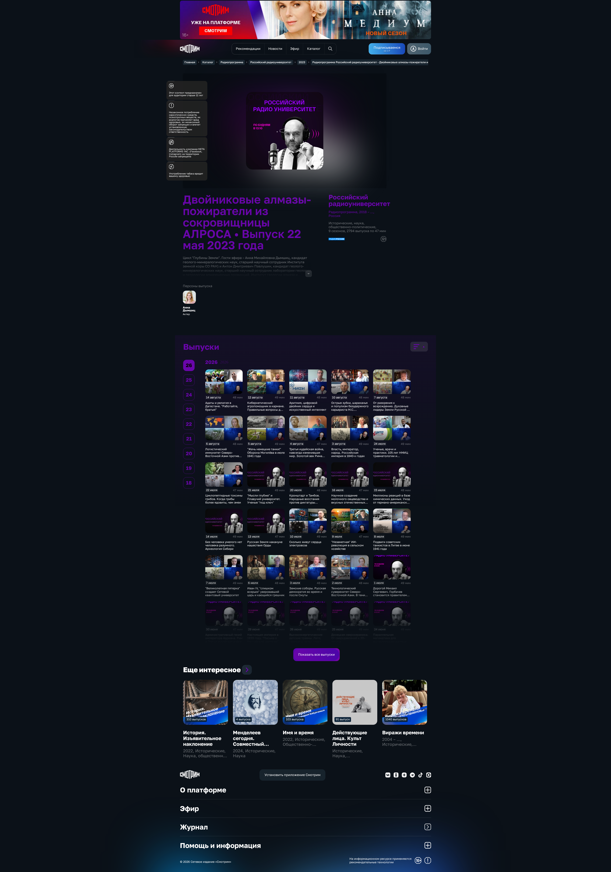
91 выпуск (343, 719)
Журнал (194, 827)
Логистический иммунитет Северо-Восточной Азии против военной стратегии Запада (222, 455)
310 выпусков (196, 719)
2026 (224, 362)
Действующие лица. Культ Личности (349, 738)
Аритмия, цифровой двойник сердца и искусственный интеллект (307, 406)
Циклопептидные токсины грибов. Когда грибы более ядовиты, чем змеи (223, 499)
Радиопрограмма (232, 62)
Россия (334, 216)
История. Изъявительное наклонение (202, 738)
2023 (302, 62)
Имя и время (298, 732)
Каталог (207, 62)
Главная (189, 62)
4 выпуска (243, 719)
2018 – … (366, 212)
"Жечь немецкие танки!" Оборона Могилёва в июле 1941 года (266, 452)
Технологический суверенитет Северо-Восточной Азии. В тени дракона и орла (348, 593)
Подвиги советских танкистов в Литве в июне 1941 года (391, 545)
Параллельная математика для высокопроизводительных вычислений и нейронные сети (391, 641)
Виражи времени (403, 732)
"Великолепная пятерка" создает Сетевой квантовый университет (222, 591)
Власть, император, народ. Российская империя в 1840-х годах (348, 452)
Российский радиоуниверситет (270, 62)
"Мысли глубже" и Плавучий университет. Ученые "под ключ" (263, 499)
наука (359, 223)
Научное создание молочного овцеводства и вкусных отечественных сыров (349, 500)
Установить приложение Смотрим (292, 775)
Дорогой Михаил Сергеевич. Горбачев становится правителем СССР (390, 593)
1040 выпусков (395, 719)
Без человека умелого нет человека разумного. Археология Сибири (223, 545)
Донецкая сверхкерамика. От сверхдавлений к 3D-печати (349, 638)
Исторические (340, 223)
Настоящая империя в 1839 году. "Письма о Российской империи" (263, 638)
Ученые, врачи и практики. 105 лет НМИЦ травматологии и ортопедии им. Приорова (391, 454)
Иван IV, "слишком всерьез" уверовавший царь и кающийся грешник (265, 591)
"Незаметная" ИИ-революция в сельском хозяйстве (347, 545)
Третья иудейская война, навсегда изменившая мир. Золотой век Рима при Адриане (306, 454)
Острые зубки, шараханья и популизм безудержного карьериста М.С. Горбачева (350, 408)
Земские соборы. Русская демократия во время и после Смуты (307, 591)
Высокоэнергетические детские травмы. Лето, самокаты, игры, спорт (305, 638)
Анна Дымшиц (189, 309)
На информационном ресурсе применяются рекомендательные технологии (380, 860)
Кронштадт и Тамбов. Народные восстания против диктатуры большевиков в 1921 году (307, 500)
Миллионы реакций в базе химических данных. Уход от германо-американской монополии (391, 500)
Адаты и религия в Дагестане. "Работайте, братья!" (221, 406)
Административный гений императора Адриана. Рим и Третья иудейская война (223, 638)
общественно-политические (352, 227)
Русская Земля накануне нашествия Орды (264, 543)
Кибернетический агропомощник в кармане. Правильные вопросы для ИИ (265, 408)
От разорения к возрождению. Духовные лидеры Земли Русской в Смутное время (391, 408)
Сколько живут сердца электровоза (305, 543)
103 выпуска (294, 719)
